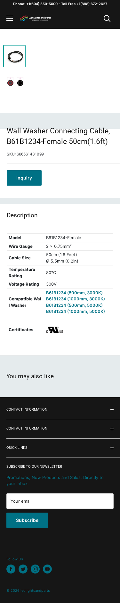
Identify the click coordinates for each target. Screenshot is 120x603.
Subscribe (27, 520)
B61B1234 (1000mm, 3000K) (75, 298)
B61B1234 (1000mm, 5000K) (75, 311)
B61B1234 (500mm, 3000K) (74, 292)
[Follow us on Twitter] (23, 569)
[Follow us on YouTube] (47, 569)
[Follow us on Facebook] (10, 569)
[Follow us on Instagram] (35, 569)
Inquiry (24, 177)
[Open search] (107, 18)
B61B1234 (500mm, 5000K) (74, 305)
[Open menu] (9, 18)
